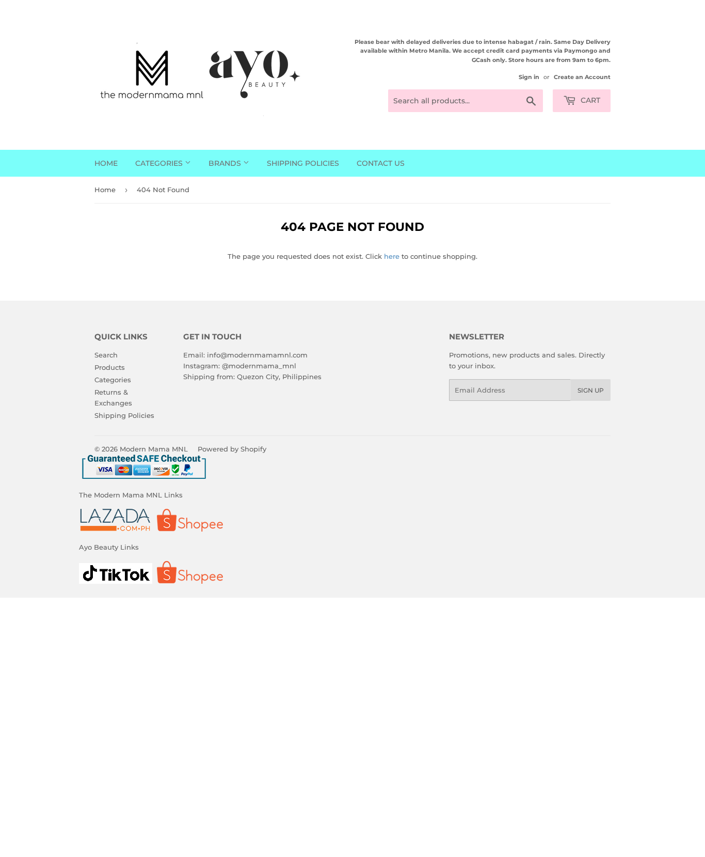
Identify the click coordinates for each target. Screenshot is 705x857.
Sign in (529, 77)
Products (109, 367)
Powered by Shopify (232, 449)
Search (106, 355)
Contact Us (381, 163)
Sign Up (591, 390)
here (391, 256)
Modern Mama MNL (154, 449)
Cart (589, 100)
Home (106, 163)
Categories (160, 163)
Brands (226, 163)
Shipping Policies (303, 163)
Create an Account (582, 77)
